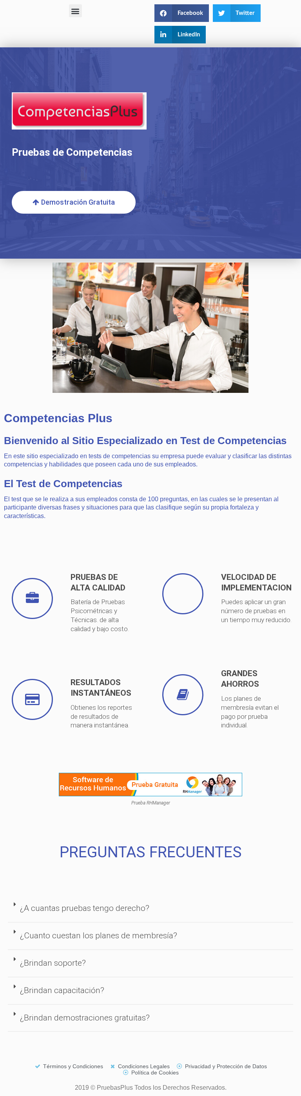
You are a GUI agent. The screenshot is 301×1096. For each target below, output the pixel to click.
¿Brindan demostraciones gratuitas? (85, 1017)
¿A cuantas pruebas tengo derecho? (84, 908)
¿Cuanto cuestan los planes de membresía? (98, 935)
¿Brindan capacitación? (62, 990)
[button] (75, 10)
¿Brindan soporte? (53, 963)
